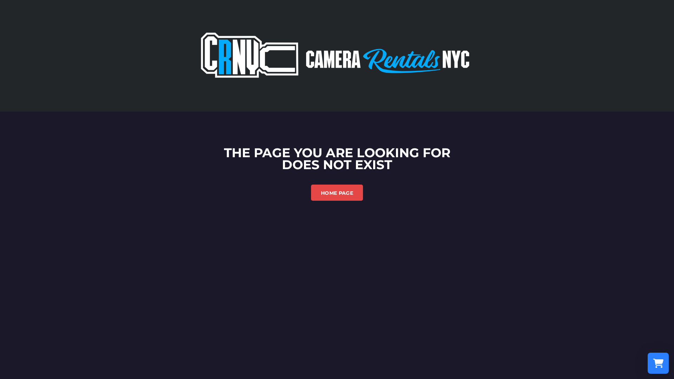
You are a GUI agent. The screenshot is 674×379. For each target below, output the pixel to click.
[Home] (337, 55)
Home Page (337, 193)
